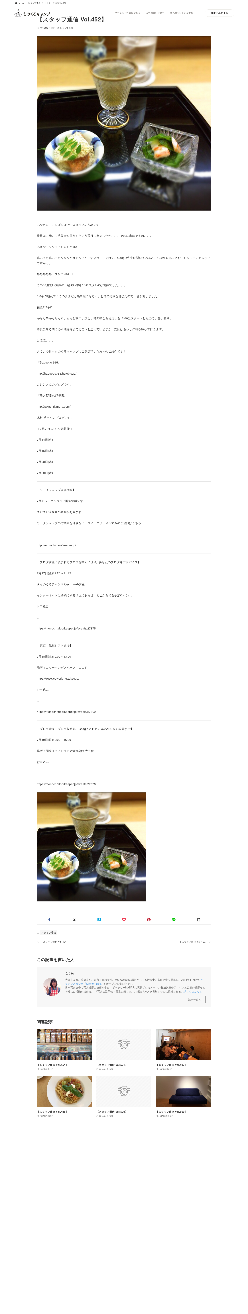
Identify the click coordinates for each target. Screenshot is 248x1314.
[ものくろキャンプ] (32, 13)
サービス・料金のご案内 (127, 12)
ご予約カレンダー (155, 12)
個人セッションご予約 (181, 12)
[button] (49, 919)
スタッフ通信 (66, 27)
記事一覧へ (194, 999)
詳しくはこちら (193, 991)
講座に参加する (219, 13)
